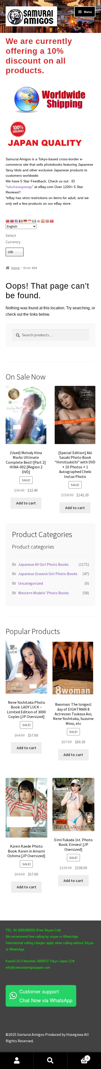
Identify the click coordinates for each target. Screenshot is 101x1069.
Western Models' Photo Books (43, 592)
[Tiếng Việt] (52, 220)
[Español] (43, 220)
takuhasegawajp (19, 187)
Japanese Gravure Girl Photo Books (47, 573)
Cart (77, 1056)
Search (50, 1060)
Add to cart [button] (26, 503)
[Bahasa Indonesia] (30, 220)
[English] (16, 220)
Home (15, 268)
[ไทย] (47, 220)
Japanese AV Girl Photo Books (43, 564)
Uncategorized (30, 583)
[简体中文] (8, 220)
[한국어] (39, 220)
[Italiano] (34, 220)
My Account (17, 1060)
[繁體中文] (12, 220)
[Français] (21, 220)
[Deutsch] (25, 220)
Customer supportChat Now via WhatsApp (45, 996)
